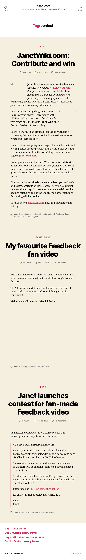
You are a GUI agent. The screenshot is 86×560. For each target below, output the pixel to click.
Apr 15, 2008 (43, 263)
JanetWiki (18, 217)
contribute (25, 214)
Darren (28, 72)
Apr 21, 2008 (42, 72)
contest (17, 214)
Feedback (60, 214)
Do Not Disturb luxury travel (21, 541)
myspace (38, 512)
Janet (67, 214)
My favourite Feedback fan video (42, 249)
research (26, 217)
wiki (32, 217)
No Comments (60, 72)
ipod (32, 512)
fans (38, 366)
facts (45, 214)
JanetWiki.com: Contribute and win (43, 59)
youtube (52, 512)
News (43, 47)
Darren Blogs (43, 237)
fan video (32, 366)
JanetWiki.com (36, 202)
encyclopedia (36, 214)
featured (51, 214)
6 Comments (60, 263)
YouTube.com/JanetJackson (44, 489)
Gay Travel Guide (15, 528)
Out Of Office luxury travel (20, 532)
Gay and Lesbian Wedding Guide (24, 537)
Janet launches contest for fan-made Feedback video (43, 403)
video (45, 512)
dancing (24, 366)
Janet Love (43, 5)
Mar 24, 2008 (42, 421)
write (37, 217)
